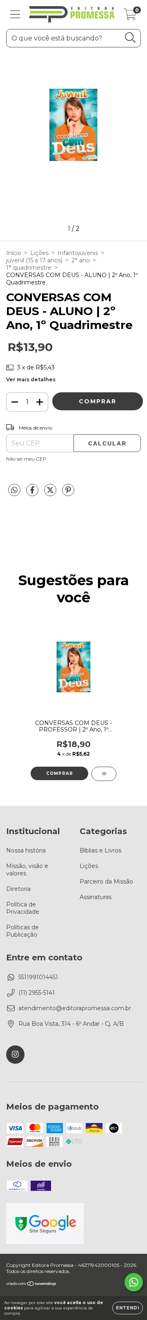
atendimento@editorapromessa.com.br (74, 1008)
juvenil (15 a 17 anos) (34, 260)
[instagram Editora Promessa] (15, 1054)
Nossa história (26, 850)
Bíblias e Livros (100, 850)
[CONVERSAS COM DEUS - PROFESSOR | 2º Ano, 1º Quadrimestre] (103, 774)
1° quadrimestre (28, 267)
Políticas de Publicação (22, 931)
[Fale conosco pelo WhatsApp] (134, 1282)
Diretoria (18, 889)
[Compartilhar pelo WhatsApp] (14, 490)
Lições (39, 253)
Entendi (127, 1308)
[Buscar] (130, 37)
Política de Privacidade (22, 908)
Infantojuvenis (78, 253)
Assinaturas (95, 897)
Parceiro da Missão (106, 881)
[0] (130, 16)
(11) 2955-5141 (36, 992)
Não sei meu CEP (26, 459)
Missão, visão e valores (27, 869)
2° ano (80, 260)
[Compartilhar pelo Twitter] (51, 493)
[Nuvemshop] (31, 1285)
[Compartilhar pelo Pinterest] (68, 493)
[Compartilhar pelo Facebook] (33, 493)
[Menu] (15, 14)
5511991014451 (38, 977)
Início (13, 253)
